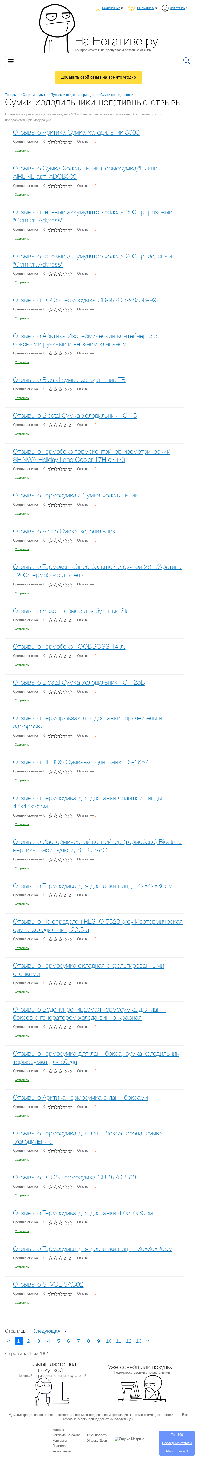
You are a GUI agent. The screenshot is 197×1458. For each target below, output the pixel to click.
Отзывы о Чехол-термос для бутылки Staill (73, 611)
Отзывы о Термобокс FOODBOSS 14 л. (69, 647)
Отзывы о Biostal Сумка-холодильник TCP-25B (79, 683)
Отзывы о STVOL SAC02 (48, 1285)
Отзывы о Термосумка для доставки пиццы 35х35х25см (92, 1249)
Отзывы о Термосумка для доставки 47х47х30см (83, 1213)
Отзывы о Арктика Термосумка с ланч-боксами (80, 1098)
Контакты (59, 1440)
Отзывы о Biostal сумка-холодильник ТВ (69, 380)
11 (118, 1341)
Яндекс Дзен (97, 1440)
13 (139, 1341)
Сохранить (22, 150)
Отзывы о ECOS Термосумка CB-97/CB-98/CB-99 (84, 300)
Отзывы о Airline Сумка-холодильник (64, 532)
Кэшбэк (58, 1430)
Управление (61, 1451)
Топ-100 (177, 1435)
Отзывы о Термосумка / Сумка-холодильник (75, 496)
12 (129, 1341)
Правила (59, 1446)
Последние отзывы (177, 1443)
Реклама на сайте (66, 1435)
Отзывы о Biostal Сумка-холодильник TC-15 (75, 416)
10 (109, 1341)
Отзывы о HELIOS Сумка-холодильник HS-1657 (81, 763)
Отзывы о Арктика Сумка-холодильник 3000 (76, 133)
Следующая (46, 1331)
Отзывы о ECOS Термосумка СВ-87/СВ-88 (74, 1178)
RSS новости (97, 1435)
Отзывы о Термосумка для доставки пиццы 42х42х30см (92, 886)
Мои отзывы (175, 1451)
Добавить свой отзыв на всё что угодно (98, 77)
